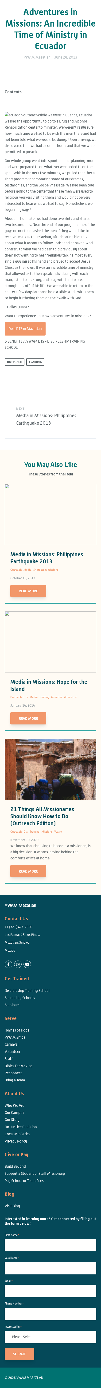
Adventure (70, 697)
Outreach (14, 362)
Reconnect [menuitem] (13, 1073)
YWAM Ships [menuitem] (15, 1037)
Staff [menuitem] (9, 1058)
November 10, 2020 (24, 840)
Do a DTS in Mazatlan (25, 328)
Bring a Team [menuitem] (15, 1080)
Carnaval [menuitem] (12, 1044)
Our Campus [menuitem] (14, 1112)
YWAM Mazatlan (37, 57)
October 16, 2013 (22, 578)
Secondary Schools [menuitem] (20, 998)
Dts (25, 697)
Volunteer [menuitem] (12, 1051)
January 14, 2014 (22, 705)
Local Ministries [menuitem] (17, 1134)
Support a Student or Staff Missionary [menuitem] (35, 1173)
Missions (56, 697)
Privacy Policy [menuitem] (16, 1141)
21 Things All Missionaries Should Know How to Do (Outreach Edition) (42, 816)
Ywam (58, 831)
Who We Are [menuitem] (14, 1105)
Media (27, 569)
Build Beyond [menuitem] (15, 1166)
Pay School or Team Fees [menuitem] (24, 1180)
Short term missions (45, 569)
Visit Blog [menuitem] (12, 1206)
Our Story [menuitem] (12, 1119)
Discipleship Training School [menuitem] (27, 990)
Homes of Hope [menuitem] (17, 1030)
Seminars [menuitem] (12, 1005)
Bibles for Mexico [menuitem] (18, 1066)
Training (35, 362)
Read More (28, 591)
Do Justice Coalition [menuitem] (21, 1127)
